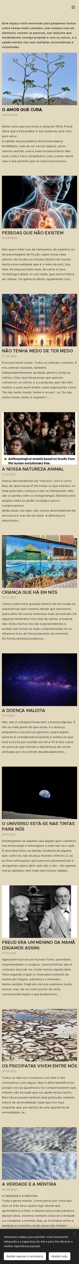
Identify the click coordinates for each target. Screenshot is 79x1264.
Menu (73, 7)
